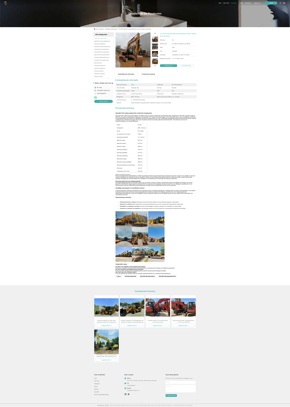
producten (234, 3)
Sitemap (107, 405)
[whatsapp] (95, 97)
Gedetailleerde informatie (126, 74)
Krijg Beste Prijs (168, 65)
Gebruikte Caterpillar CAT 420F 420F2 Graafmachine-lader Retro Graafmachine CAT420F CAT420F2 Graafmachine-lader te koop (106, 321)
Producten (101, 29)
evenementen (248, 3)
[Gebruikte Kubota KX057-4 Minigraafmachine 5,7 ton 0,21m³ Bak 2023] (183, 307)
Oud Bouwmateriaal (130, 276)
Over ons (96, 381)
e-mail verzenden (171, 395)
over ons (226, 3)
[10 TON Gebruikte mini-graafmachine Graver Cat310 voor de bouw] (133, 49)
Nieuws (96, 389)
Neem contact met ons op (101, 394)
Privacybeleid (100, 405)
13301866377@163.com (103, 90)
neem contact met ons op (257, 3)
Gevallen (96, 392)
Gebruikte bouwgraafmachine (167, 276)
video (241, 3)
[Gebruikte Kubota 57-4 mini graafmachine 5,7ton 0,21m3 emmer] (158, 307)
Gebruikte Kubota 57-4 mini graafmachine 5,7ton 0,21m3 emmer (158, 321)
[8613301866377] (128, 394)
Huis (220, 3)
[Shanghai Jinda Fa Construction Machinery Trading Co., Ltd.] (6, 3)
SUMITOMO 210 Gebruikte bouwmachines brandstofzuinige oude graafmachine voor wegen (106, 355)
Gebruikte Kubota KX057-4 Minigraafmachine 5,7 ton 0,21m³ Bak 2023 (183, 321)
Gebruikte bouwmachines (111, 29)
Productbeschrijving (148, 74)
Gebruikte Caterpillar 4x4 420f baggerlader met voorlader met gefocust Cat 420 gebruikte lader (132, 321)
